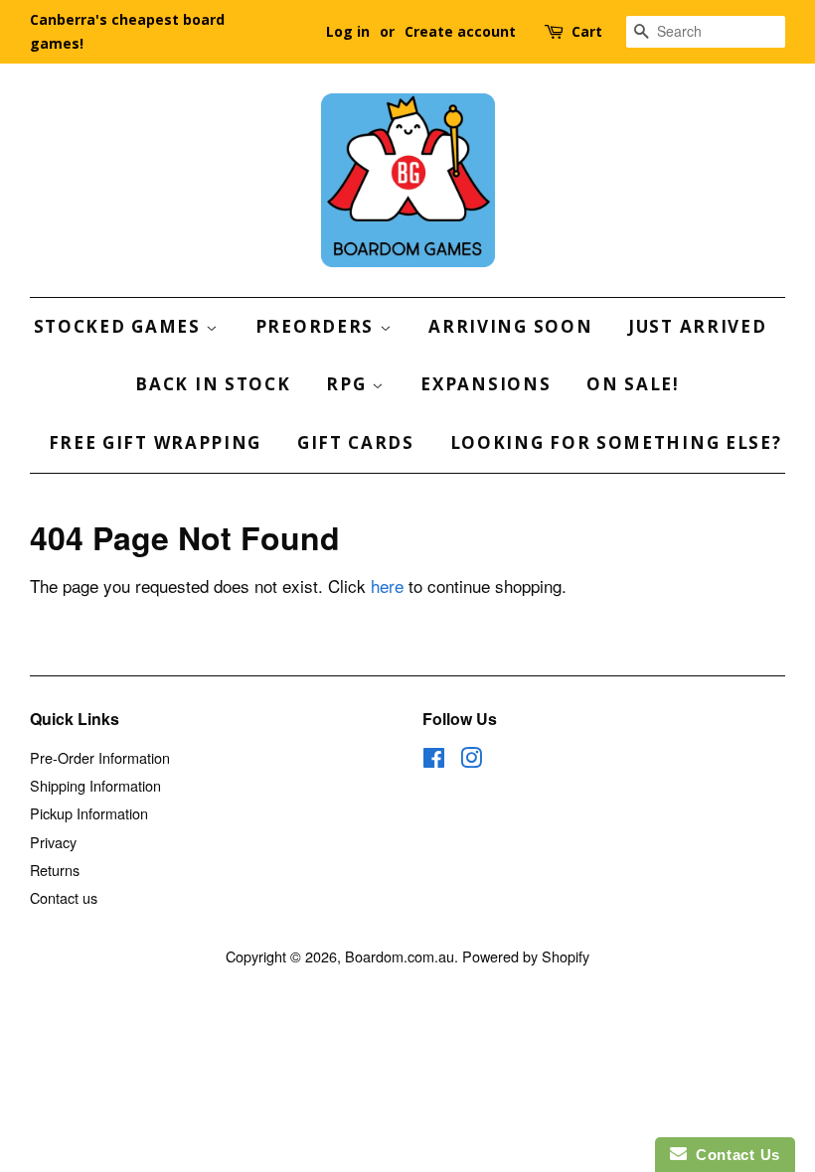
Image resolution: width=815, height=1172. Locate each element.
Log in (348, 31)
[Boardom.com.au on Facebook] (433, 760)
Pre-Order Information (100, 757)
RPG (349, 383)
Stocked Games (120, 326)
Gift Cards (355, 442)
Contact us (63, 897)
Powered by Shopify (525, 956)
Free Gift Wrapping (155, 442)
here (387, 585)
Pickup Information (89, 813)
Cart (586, 31)
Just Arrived (697, 326)
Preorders (317, 326)
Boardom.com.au (399, 956)
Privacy (53, 841)
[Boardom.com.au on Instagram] (471, 760)
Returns (55, 869)
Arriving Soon (510, 326)
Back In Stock (212, 383)
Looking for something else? (616, 442)
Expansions (485, 383)
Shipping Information (95, 785)
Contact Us (733, 1154)
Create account (460, 31)
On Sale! (633, 383)
